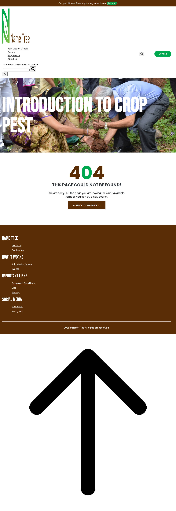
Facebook (17, 306)
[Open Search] (141, 54)
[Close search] (5, 74)
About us (12, 59)
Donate (112, 3)
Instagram (17, 311)
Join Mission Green (18, 48)
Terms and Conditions (23, 283)
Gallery (16, 292)
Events (11, 52)
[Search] (33, 68)
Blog (14, 287)
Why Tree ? (14, 55)
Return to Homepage (87, 205)
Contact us (18, 250)
